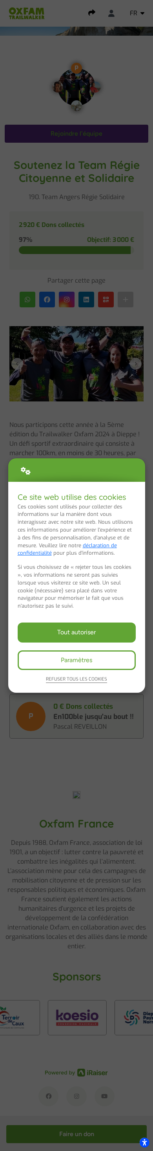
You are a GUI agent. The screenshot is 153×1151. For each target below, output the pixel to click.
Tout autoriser (76, 632)
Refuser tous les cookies (76, 679)
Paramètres (76, 660)
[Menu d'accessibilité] (144, 1142)
